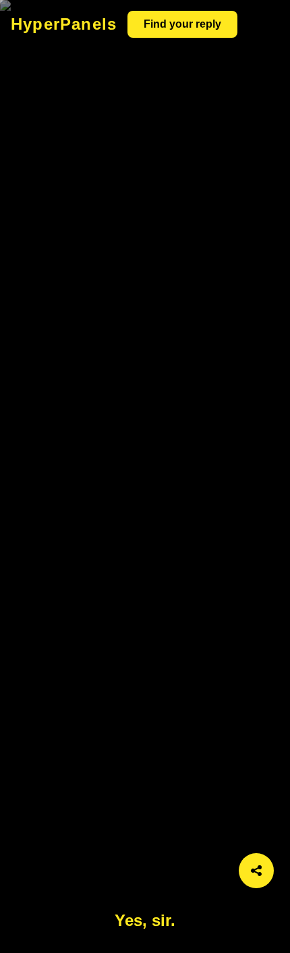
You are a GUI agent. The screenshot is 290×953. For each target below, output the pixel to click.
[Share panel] (256, 870)
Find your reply (182, 24)
